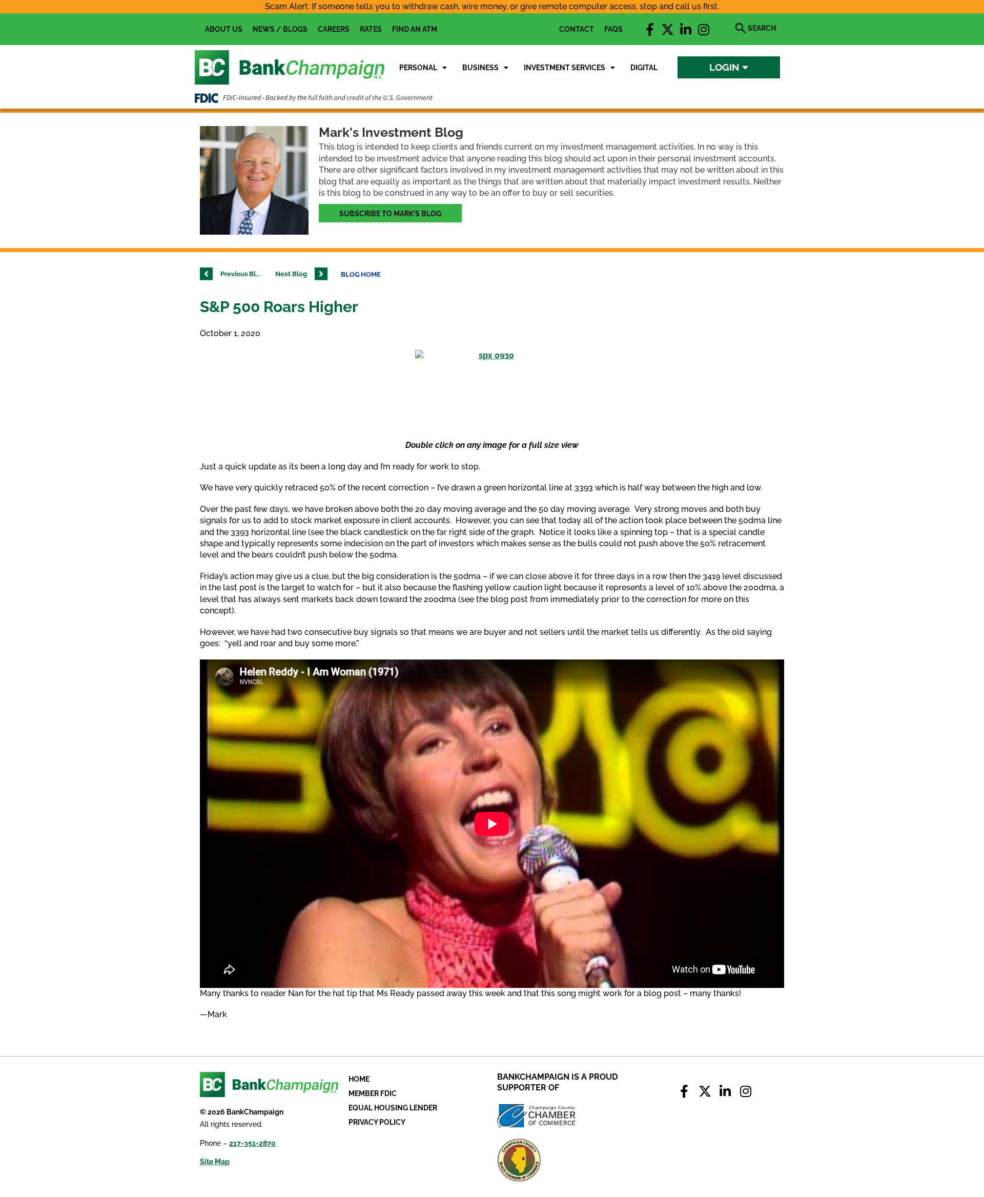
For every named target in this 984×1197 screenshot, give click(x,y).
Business (480, 68)
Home (359, 1079)
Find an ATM (414, 29)
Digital (644, 68)
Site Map (215, 1162)
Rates (371, 29)
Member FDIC (372, 1093)
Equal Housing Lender (392, 1108)
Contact (576, 29)
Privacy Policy (376, 1122)
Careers (334, 29)
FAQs (613, 29)
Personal (418, 68)
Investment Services (564, 68)
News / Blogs (280, 29)
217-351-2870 (252, 1143)
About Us (223, 29)
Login (725, 67)
